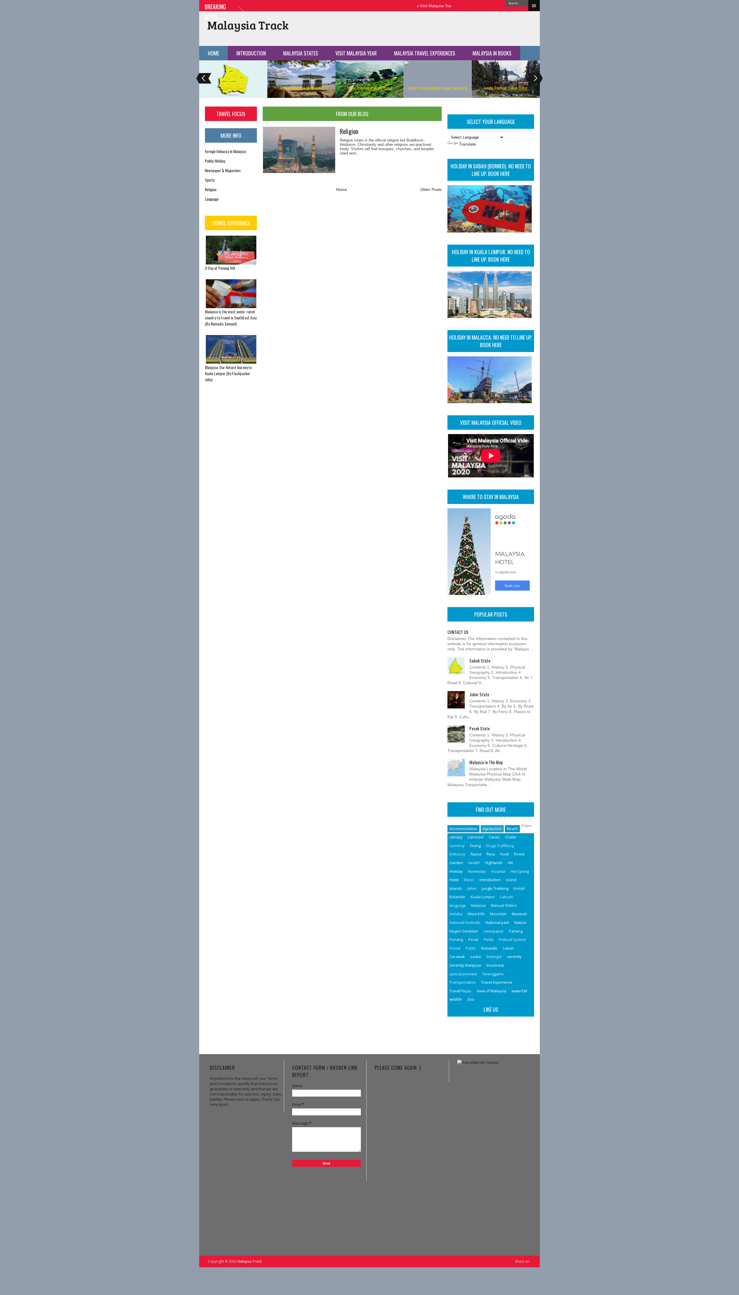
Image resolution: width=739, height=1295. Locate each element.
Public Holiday (215, 161)
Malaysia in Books (492, 53)
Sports (210, 180)
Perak (473, 939)
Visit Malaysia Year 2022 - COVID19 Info (429, 6)
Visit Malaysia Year (356, 53)
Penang (456, 939)
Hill (510, 862)
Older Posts (431, 189)
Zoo (470, 999)
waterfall (519, 990)
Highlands (494, 862)
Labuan (506, 896)
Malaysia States (300, 53)
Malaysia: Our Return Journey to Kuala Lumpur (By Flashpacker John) (228, 373)
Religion (211, 189)
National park (497, 922)
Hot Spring (520, 871)
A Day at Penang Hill (220, 268)
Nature (520, 922)
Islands (455, 888)
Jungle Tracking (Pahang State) (369, 88)
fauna (476, 854)
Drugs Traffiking (500, 845)
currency (457, 845)
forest (519, 854)
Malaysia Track (248, 25)
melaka (455, 913)
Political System (512, 939)
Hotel (454, 879)
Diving (475, 845)
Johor (472, 888)
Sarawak (457, 956)
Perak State (479, 728)
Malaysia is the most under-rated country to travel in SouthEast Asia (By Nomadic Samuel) (231, 317)
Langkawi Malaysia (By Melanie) (301, 88)
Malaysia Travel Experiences (424, 53)
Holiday (456, 871)
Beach (512, 828)
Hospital (498, 871)
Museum (519, 913)
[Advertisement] (494, 1151)
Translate (467, 144)
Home (213, 53)
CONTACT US (458, 632)
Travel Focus (460, 990)
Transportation (462, 982)
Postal (454, 948)
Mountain (498, 913)
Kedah (519, 888)
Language (212, 199)
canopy (455, 837)
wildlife (455, 999)
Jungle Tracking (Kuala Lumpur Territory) (437, 88)
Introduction (251, 53)
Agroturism (492, 828)
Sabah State (479, 660)
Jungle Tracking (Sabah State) (505, 88)
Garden (456, 862)
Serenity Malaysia (465, 965)
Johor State (479, 694)
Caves (494, 837)
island (511, 879)
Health (474, 862)
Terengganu (492, 973)
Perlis (489, 939)
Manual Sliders (504, 905)
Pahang (515, 931)
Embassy (457, 854)
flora (490, 854)
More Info (476, 913)
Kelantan (457, 896)
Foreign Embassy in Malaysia (225, 151)
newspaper (494, 931)
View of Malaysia (491, 990)
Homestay (477, 871)
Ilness (469, 879)
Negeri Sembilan (233, 88)
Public (471, 948)
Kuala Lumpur (483, 896)
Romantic (489, 948)
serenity (514, 956)
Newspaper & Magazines (223, 170)
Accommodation (463, 828)
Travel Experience (496, 982)
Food (504, 854)
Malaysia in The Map (486, 762)
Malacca (478, 905)
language (457, 905)
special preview (463, 973)
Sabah (508, 948)
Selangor (494, 956)
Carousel (476, 837)
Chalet (510, 837)
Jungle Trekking (495, 888)
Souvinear (495, 965)
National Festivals (464, 922)
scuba (475, 956)
